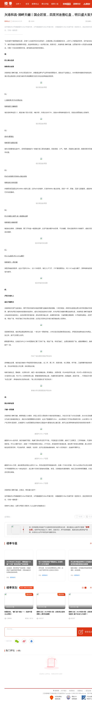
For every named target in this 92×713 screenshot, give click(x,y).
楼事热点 (35, 4)
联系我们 (72, 691)
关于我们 (64, 691)
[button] (85, 588)
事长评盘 (45, 4)
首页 (27, 4)
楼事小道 (54, 4)
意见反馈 (88, 691)
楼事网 (57, 691)
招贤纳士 (80, 691)
